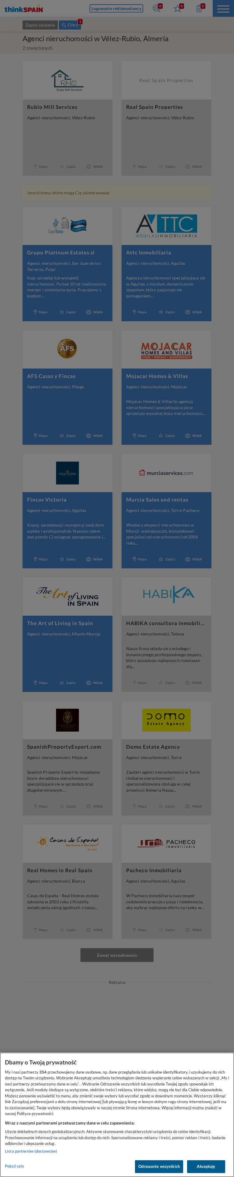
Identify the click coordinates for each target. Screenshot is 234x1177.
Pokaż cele (14, 1166)
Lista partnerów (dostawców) (31, 1151)
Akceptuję (206, 1166)
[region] (117, 1115)
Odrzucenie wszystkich (159, 1166)
